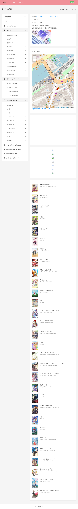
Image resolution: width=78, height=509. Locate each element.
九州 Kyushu (10, 62)
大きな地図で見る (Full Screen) (41, 109)
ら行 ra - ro (10, 136)
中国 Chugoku (11, 54)
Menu (19, 2)
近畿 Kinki (10, 50)
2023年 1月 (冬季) (12, 83)
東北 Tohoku (11, 39)
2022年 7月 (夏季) (12, 91)
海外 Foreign (11, 70)
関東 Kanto (10, 43)
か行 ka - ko (10, 109)
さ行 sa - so (10, 113)
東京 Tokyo (10, 74)
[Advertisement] (53, 130)
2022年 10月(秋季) (12, 87)
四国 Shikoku (11, 58)
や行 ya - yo (10, 132)
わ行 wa (9, 140)
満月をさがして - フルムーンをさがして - (47, 16)
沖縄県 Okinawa (11, 66)
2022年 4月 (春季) (12, 95)
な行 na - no (10, 120)
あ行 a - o (10, 105)
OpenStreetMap (64, 107)
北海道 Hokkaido (12, 35)
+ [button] (34, 57)
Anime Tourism (64, 9)
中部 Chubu (10, 47)
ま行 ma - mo (11, 128)
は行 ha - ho (10, 124)
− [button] (34, 60)
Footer (39, 506)
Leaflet (57, 107)
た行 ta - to (10, 117)
